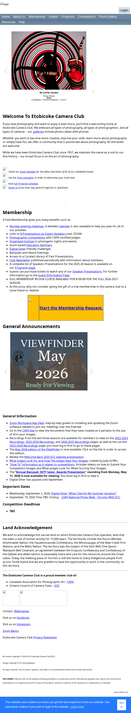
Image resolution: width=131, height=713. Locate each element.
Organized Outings (22, 241)
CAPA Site (28, 430)
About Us (19, 17)
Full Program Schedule (26, 183)
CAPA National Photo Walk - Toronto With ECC (90, 497)
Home (6, 17)
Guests (53, 17)
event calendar (28, 171)
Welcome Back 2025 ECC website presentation (54, 457)
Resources (8, 22)
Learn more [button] (77, 706)
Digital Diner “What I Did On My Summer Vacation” (84, 493)
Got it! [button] (122, 704)
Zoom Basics (11, 631)
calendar (64, 226)
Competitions (87, 17)
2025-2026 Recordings (24, 446)
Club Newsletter (20, 260)
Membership (37, 17)
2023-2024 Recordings (40, 442)
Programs (68, 17)
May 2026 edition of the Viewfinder (37, 449)
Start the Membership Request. (71, 308)
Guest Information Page (53, 275)
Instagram (23, 624)
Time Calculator (25, 177)
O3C (57, 586)
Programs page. (25, 268)
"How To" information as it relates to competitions (42, 464)
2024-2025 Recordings (75, 442)
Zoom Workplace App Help (27, 423)
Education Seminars (39, 245)
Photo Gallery (108, 17)
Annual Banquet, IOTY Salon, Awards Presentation (50, 472)
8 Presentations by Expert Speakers (43, 234)
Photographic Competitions (27, 237)
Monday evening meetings (27, 226)
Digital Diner (18, 249)
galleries (38, 132)
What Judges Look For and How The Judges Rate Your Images (49, 461)
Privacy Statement (45, 637)
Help (22, 22)
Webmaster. (21, 611)
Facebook (23, 618)
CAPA (70, 582)
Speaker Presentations (87, 271)
